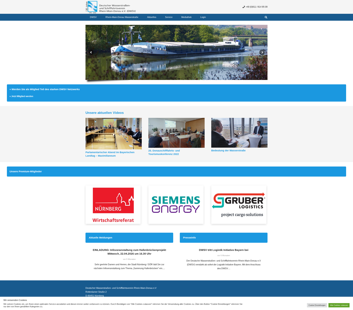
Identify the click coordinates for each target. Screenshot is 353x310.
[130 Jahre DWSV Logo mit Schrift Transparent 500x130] (110, 7)
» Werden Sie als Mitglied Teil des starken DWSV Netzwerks (45, 89)
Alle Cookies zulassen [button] (339, 305)
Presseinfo (189, 237)
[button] (99, 17)
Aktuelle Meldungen (100, 237)
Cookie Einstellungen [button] (317, 305)
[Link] (113, 204)
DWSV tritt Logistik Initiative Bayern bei (223, 250)
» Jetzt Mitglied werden (21, 96)
